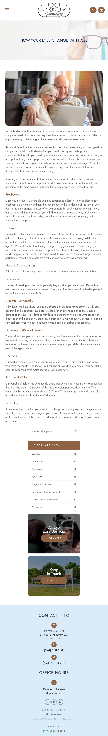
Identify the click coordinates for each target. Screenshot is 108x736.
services (36, 453)
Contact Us (54, 580)
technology (37, 507)
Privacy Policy (60, 718)
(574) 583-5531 (54, 650)
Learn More (54, 538)
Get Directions (54, 638)
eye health (37, 476)
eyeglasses (37, 469)
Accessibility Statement (42, 718)
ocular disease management (45, 499)
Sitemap (71, 718)
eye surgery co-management (46, 492)
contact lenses (39, 461)
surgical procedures (41, 484)
